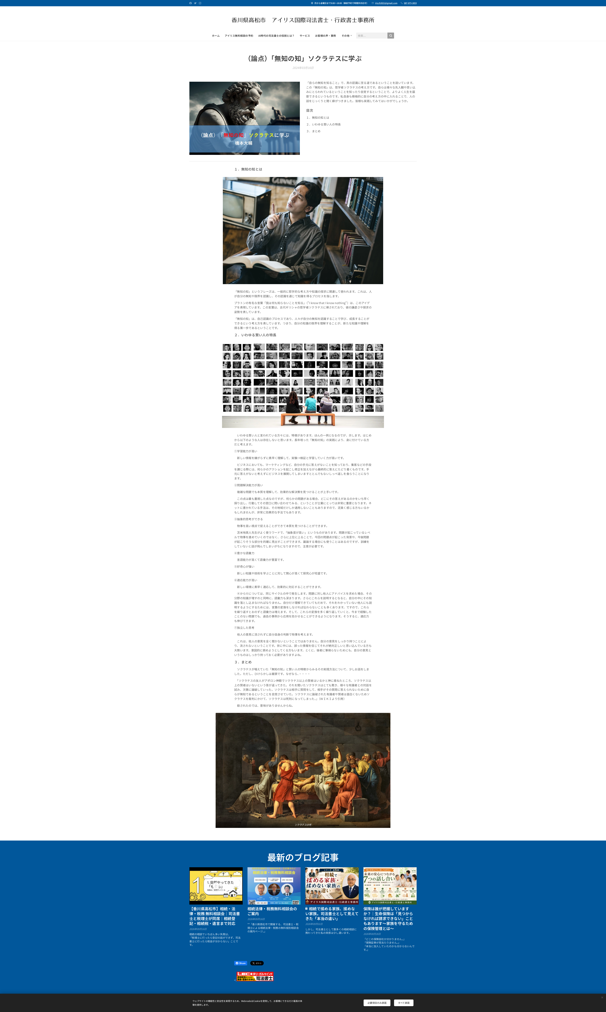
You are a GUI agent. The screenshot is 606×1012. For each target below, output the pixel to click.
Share (242, 963)
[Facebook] (191, 3)
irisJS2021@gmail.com (386, 3)
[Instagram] (200, 3)
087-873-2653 (410, 3)
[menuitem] (217, 36)
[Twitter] (195, 3)
